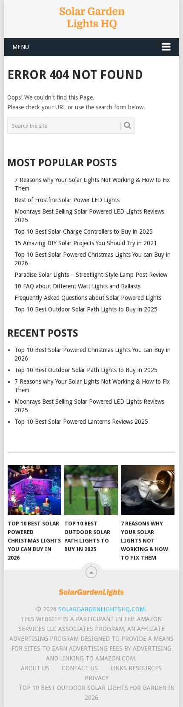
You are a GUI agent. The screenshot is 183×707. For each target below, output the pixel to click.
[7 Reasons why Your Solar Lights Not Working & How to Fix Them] (147, 490)
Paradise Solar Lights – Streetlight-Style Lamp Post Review (90, 274)
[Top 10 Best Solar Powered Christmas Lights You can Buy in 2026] (34, 490)
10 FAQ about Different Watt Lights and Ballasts (77, 286)
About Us (35, 668)
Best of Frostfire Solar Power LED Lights (67, 200)
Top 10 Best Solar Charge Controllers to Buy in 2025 (83, 231)
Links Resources (136, 668)
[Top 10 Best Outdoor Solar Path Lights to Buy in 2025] (90, 490)
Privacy (97, 678)
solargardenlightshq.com (101, 609)
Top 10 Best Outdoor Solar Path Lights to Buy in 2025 (85, 309)
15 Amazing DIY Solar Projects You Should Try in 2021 (85, 243)
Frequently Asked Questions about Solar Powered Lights (87, 297)
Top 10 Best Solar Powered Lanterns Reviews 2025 (81, 421)
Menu (20, 47)
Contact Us (80, 668)
